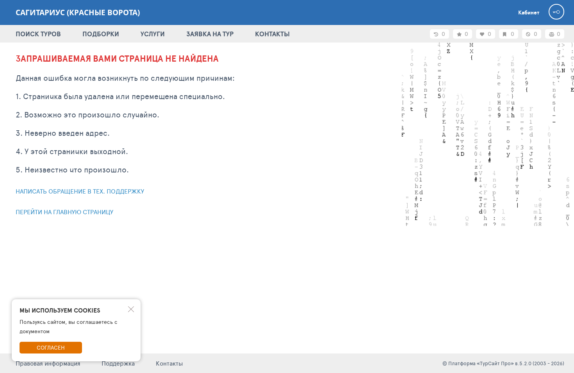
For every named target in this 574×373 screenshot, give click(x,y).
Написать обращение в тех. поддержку (80, 190)
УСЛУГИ (153, 34)
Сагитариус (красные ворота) (78, 12)
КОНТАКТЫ (272, 34)
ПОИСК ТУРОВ (38, 34)
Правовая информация (48, 363)
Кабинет (528, 12)
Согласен (51, 347)
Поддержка (118, 363)
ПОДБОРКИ (100, 34)
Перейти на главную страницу (64, 211)
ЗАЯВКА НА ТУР (210, 34)
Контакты (169, 363)
